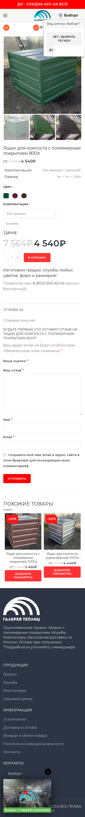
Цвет (8, 186)
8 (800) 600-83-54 (49, 283)
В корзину (37, 257)
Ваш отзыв (13, 370)
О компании (14, 719)
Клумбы (10, 683)
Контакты (11, 752)
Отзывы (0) (13, 310)
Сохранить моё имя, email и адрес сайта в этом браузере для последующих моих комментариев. (41, 460)
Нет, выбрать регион (64, 39)
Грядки (10, 674)
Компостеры (14, 691)
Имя (7, 420)
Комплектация (16, 204)
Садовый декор (17, 699)
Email (8, 437)
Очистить (12, 223)
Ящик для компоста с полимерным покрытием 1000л (23, 558)
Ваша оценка (15, 361)
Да (51, 50)
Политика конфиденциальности (33, 744)
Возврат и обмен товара (25, 736)
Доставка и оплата (20, 727)
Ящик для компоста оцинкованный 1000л (62, 556)
